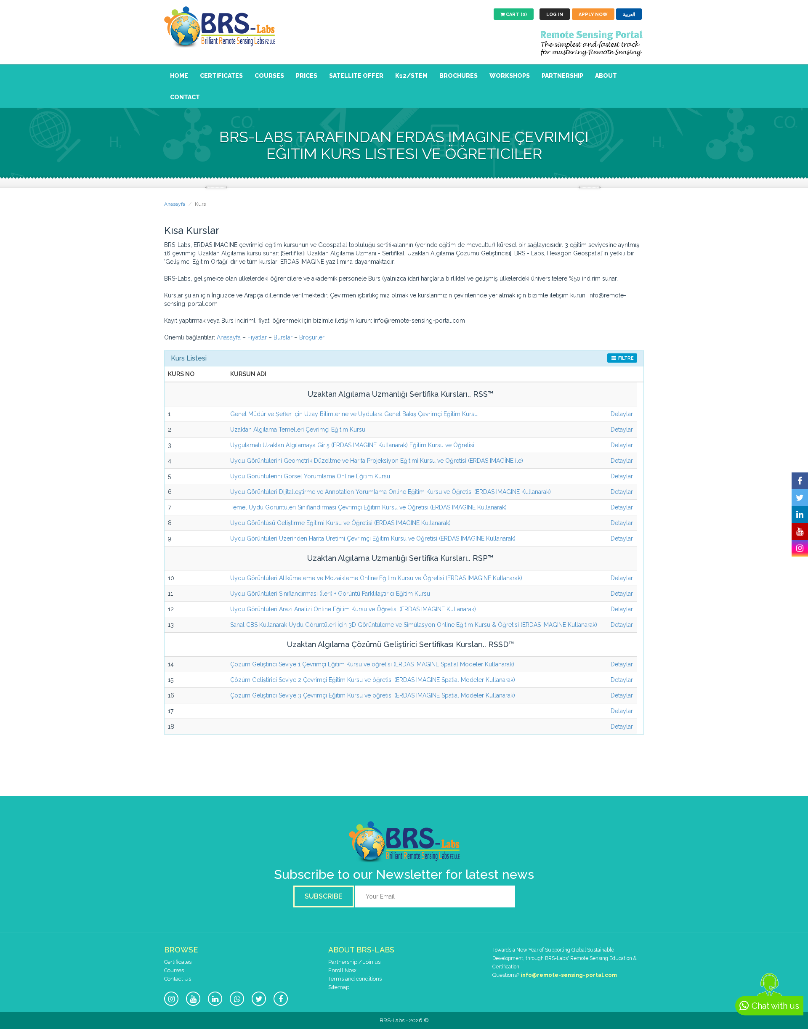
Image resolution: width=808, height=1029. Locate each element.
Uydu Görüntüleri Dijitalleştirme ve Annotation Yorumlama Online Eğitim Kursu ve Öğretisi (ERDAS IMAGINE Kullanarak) (390, 491)
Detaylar (622, 414)
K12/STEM (411, 75)
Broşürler (311, 337)
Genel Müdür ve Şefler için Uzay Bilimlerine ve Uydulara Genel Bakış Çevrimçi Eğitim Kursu (354, 414)
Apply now (593, 14)
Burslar (284, 337)
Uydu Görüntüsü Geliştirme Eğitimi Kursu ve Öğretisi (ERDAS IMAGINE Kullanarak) (340, 523)
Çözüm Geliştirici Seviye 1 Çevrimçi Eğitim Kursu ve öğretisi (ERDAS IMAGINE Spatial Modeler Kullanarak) (372, 664)
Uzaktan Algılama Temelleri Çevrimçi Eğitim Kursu (297, 429)
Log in (554, 14)
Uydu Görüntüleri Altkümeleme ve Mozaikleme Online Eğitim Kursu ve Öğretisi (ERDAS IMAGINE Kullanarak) (376, 578)
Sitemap (338, 987)
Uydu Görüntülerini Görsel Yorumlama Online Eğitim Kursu (310, 476)
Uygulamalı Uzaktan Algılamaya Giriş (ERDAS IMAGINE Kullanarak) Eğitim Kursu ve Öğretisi (352, 445)
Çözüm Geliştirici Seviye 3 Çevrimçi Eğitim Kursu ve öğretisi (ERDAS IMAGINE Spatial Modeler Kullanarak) (372, 695)
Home (179, 75)
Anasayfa (174, 204)
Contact (185, 97)
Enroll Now (342, 970)
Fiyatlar (257, 337)
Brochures (458, 75)
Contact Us (177, 979)
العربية (629, 14)
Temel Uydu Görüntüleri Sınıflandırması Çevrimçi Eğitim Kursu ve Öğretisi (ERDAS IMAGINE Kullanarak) (368, 507)
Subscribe (324, 896)
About (606, 75)
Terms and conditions (355, 979)
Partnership (562, 75)
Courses (269, 75)
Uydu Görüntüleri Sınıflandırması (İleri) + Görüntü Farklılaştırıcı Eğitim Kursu (330, 593)
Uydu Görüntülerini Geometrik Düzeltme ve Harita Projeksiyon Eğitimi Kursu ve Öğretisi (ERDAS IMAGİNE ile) (376, 460)
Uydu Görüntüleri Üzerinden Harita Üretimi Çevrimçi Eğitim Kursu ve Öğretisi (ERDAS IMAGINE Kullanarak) (373, 538)
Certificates (221, 75)
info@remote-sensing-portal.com (569, 975)
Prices (306, 75)
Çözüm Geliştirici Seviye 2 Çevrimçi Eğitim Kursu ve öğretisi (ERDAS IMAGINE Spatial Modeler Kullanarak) (372, 679)
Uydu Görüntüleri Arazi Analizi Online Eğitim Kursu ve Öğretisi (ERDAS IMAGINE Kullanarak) (353, 609)
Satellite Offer (356, 75)
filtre (625, 358)
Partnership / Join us (354, 962)
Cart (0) (516, 14)
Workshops (509, 75)
